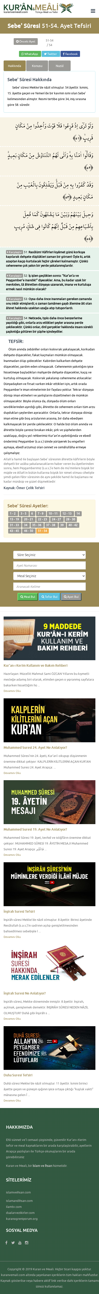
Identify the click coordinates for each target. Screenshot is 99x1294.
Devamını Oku (12, 690)
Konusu (37, 66)
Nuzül (60, 66)
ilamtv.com (14, 1207)
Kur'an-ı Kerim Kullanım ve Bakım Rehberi (36, 665)
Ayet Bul (73, 597)
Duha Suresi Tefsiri (18, 1075)
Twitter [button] (52, 54)
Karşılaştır (15, 252)
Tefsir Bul (50, 597)
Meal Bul (29, 597)
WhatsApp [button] (31, 54)
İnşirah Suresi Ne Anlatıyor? (25, 993)
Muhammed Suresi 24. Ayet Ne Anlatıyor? (35, 747)
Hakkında (14, 66)
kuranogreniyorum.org (22, 1219)
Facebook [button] (71, 54)
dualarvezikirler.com (20, 1213)
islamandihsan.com (19, 1201)
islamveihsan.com (18, 1192)
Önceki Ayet (27, 41)
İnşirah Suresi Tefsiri (19, 911)
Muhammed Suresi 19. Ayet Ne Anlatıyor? (35, 829)
